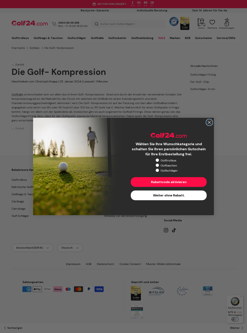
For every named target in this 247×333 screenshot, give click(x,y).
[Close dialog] (209, 122)
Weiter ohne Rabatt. (169, 195)
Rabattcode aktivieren (169, 182)
